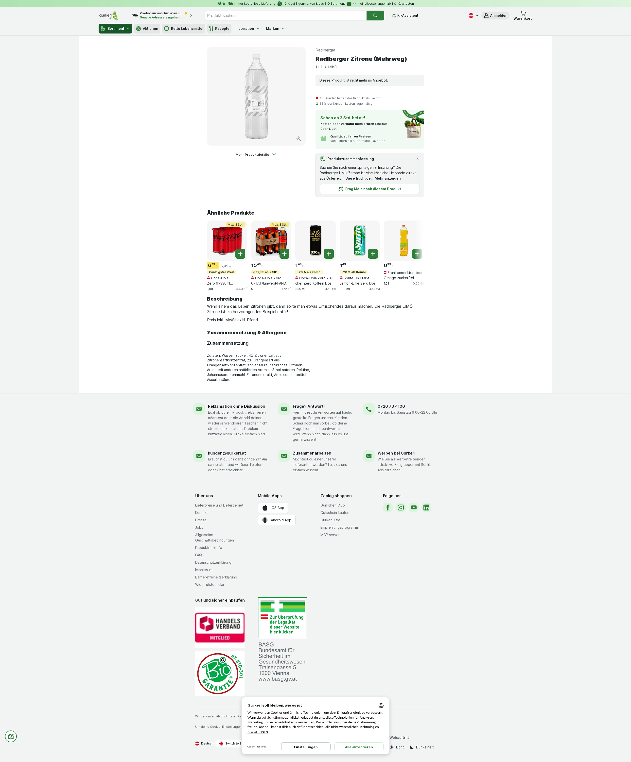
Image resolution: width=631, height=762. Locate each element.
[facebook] (388, 507)
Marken (272, 28)
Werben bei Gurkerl (396, 453)
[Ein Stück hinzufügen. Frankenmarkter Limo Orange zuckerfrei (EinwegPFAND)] (417, 254)
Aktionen (150, 28)
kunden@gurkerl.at (227, 453)
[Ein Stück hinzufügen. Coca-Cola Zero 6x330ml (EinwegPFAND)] (240, 254)
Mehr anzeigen (388, 178)
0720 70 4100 (391, 406)
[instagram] (401, 507)
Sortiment (115, 28)
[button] (495, 15)
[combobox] (286, 15)
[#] (282, 617)
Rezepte (222, 28)
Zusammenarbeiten (312, 453)
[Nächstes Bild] (414, 240)
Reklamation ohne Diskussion (236, 406)
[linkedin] (426, 507)
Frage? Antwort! (309, 406)
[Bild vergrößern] (299, 139)
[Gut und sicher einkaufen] (220, 673)
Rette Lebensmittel (187, 28)
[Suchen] (375, 15)
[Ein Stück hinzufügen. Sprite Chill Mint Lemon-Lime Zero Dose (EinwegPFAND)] (373, 254)
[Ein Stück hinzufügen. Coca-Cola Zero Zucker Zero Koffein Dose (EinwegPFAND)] (329, 254)
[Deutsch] (473, 15)
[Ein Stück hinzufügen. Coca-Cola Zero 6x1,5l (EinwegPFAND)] (284, 254)
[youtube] (414, 507)
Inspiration (244, 28)
